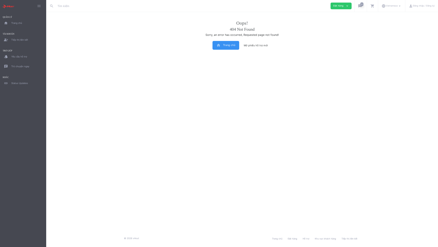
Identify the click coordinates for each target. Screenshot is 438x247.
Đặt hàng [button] (341, 6)
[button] (360, 6)
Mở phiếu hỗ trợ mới (256, 45)
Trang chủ (225, 45)
